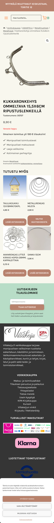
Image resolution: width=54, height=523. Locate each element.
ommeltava (37, 164)
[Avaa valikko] (6, 18)
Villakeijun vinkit (27, 407)
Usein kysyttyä (27, 397)
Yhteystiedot (27, 390)
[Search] (38, 18)
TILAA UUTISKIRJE (27, 307)
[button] (47, 40)
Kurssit (27, 404)
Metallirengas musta (36, 205)
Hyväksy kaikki (27, 499)
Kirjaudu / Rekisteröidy (27, 410)
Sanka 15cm (34, 254)
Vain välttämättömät (27, 506)
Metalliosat (13, 161)
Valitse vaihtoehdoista (39, 220)
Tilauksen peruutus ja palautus (27, 384)
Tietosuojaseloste (25, 519)
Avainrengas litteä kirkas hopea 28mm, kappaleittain (14, 257)
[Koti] (4, 28)
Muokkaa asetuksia (27, 513)
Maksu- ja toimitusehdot (27, 380)
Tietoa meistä (27, 394)
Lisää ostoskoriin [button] (15, 222)
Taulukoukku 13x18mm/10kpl (11, 205)
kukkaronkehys (27, 164)
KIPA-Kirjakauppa (27, 400)
